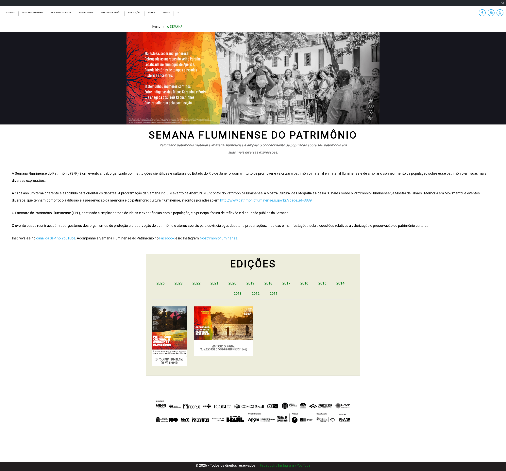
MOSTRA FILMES (86, 12)
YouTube (304, 465)
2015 (322, 283)
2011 (274, 293)
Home (156, 26)
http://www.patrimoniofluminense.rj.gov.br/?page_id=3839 (266, 200)
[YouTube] (500, 12)
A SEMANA (10, 12)
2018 (268, 283)
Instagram (286, 465)
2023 (178, 283)
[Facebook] (482, 12)
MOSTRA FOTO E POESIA (61, 12)
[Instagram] (491, 12)
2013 (238, 293)
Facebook (167, 238)
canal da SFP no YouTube (55, 238)
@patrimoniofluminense (218, 238)
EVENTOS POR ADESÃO (110, 12)
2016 (304, 283)
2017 (286, 283)
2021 (214, 283)
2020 (232, 283)
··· (178, 12)
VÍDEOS (151, 12)
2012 (256, 293)
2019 (250, 283)
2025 (160, 283)
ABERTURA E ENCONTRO (32, 12)
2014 (340, 283)
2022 (196, 283)
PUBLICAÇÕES (134, 12)
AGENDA (166, 12)
